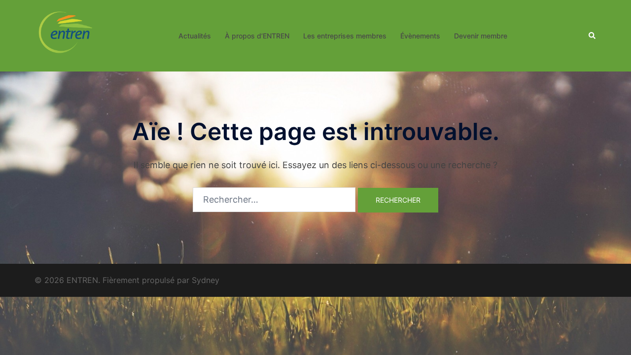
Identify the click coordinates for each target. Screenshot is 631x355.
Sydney (205, 280)
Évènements (420, 36)
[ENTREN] (66, 35)
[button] (592, 35)
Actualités (194, 36)
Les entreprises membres (344, 36)
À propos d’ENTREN (257, 36)
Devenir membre (480, 36)
